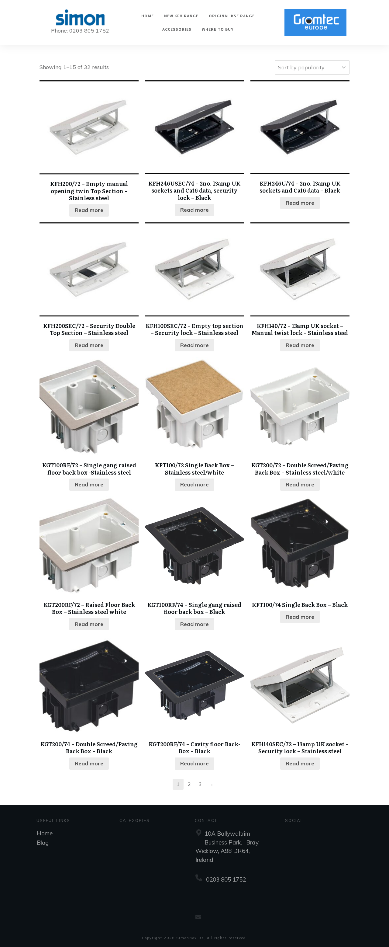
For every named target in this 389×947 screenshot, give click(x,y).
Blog (43, 842)
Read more (89, 210)
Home (45, 833)
